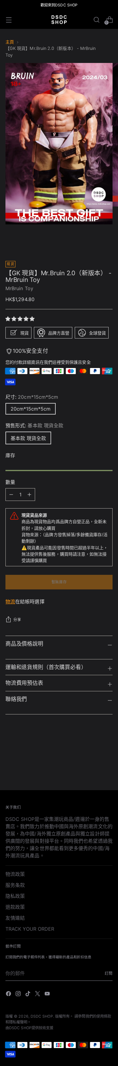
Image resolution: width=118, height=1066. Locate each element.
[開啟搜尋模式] (96, 19)
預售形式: (34, 425)
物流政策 (15, 874)
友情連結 (15, 918)
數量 (10, 482)
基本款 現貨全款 (28, 438)
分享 (17, 619)
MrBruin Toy (19, 288)
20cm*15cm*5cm (31, 409)
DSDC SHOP (42, 1016)
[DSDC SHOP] (59, 19)
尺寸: (31, 397)
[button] (20, 319)
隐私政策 (15, 896)
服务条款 (15, 885)
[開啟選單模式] (8, 19)
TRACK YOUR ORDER (29, 929)
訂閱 (109, 973)
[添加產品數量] (11, 494)
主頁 (9, 41)
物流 (10, 602)
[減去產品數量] (29, 494)
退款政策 (15, 907)
